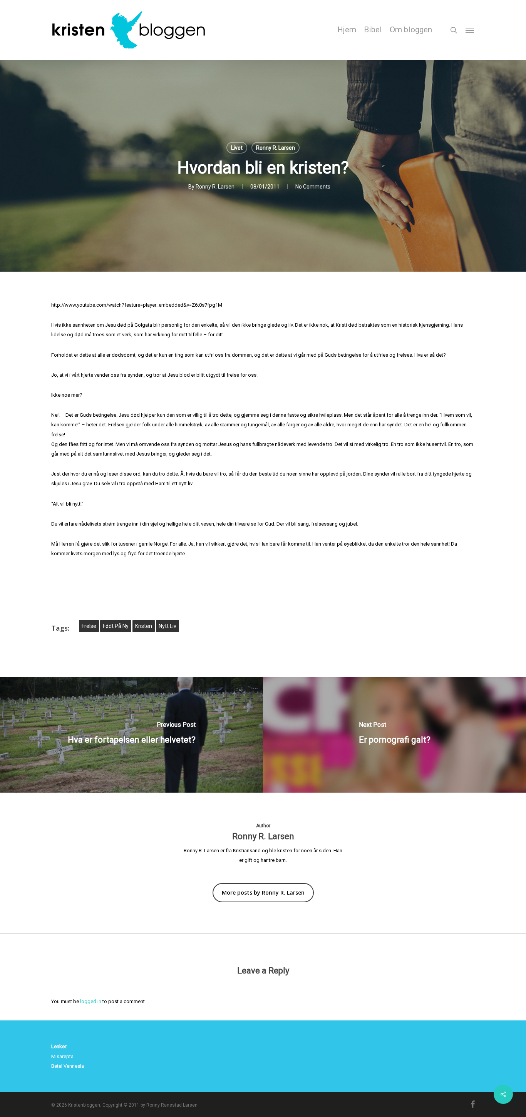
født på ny (116, 626)
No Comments (312, 187)
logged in (90, 1001)
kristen (143, 626)
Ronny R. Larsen (275, 148)
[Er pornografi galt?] (394, 735)
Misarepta (62, 1056)
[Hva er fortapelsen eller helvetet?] (131, 735)
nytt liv (167, 626)
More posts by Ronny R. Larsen (263, 892)
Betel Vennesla (67, 1066)
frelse (89, 626)
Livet (237, 148)
